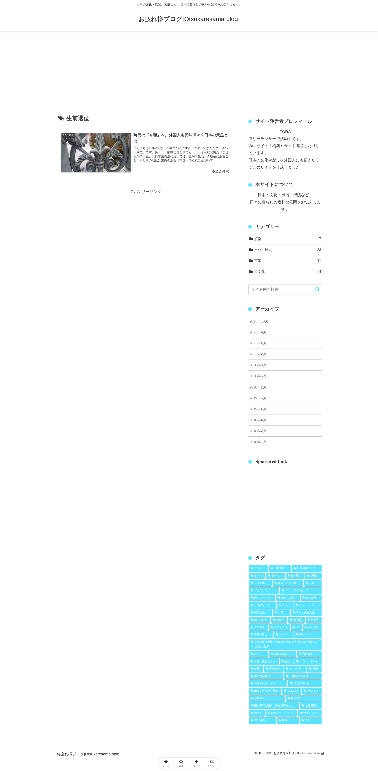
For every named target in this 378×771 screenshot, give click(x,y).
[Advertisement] (189, 67)
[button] (317, 289)
